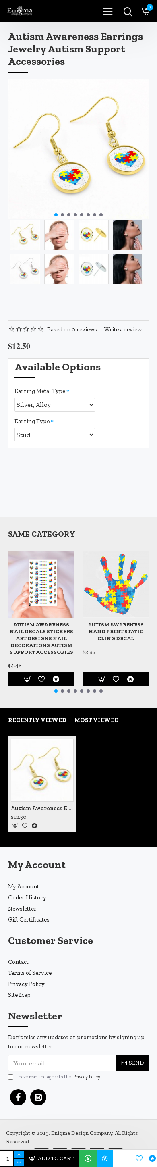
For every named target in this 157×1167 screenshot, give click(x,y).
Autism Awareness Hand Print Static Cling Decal (116, 631)
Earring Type (32, 421)
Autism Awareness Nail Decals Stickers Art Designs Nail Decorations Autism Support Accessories (41, 638)
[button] (56, 214)
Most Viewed (96, 720)
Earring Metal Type (39, 391)
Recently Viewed (37, 720)
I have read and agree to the (58, 1077)
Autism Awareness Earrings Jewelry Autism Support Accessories (42, 808)
